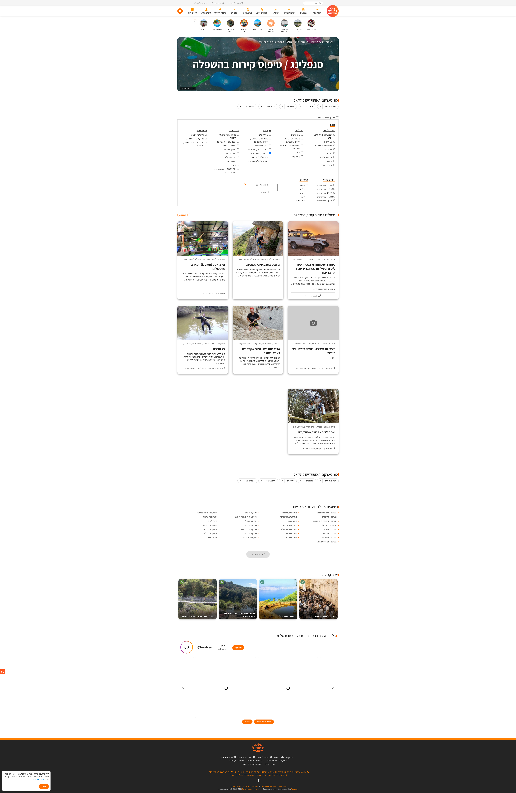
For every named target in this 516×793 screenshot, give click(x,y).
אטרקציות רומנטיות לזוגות (246, 516)
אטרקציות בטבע (328, 259)
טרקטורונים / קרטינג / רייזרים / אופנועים (291, 140)
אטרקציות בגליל (210, 533)
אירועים (250, 760)
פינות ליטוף (212, 521)
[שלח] (245, 184)
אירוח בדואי (212, 537)
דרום (331, 196)
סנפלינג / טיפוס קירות (259, 153)
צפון (331, 185)
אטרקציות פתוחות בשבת (207, 512)
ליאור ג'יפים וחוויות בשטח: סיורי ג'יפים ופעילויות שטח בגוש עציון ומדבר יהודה (315, 268)
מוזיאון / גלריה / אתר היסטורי (227, 136)
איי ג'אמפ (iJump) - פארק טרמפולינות (208, 266)
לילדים (302, 189)
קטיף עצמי (328, 141)
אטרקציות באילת (329, 533)
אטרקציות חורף (290, 537)
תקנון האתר (282, 786)
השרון (330, 200)
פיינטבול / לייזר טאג (260, 157)
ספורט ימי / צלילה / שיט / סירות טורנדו (193, 144)
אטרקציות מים (251, 512)
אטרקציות (283, 760)
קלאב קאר (296, 156)
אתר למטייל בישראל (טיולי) (251, 789)
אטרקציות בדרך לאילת (327, 541)
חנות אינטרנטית (245, 757)
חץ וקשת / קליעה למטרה (258, 161)
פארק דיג (328, 149)
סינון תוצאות (327, 209)
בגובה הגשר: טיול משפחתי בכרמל (198, 616)
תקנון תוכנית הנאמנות (250, 786)
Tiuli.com (295, 789)
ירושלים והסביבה (255, 764)
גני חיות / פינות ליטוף (323, 145)
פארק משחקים (230, 149)
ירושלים (330, 192)
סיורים (233, 165)
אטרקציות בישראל (289, 512)
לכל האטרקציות (258, 554)
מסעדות (241, 760)
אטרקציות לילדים (329, 516)
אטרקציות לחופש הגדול (326, 512)
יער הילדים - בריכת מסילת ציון (316, 432)
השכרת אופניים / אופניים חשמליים (290, 147)
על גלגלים (309, 106)
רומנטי (302, 193)
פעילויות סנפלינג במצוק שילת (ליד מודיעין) (313, 351)
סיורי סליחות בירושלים (324, 616)
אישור (43, 786)
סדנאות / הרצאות (229, 145)
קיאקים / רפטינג (261, 145)
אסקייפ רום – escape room (225, 169)
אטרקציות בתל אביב (248, 529)
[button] (194, 21)
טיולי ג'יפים (295, 134)
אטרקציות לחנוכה (329, 529)
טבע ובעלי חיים (330, 106)
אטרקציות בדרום (210, 525)
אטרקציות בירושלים (288, 529)
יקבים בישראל (251, 521)
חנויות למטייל (263, 757)
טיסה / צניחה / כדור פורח (258, 149)
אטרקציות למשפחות (288, 516)
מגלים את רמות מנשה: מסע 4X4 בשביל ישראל (239, 615)
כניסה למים (300, 200)
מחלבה (329, 161)
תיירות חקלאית (326, 157)
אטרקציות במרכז (250, 525)
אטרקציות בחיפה (210, 529)
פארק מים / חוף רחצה (195, 138)
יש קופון (262, 192)
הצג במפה (184, 210)
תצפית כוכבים (326, 165)
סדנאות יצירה (230, 161)
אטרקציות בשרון (250, 533)
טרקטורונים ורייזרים (249, 537)
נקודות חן (260, 760)
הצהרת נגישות (236, 786)
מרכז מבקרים (230, 153)
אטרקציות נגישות (210, 516)
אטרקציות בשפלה (329, 537)
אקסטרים (290, 106)
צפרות (329, 153)
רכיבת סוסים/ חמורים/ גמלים (323, 136)
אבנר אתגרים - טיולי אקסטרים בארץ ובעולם (261, 351)
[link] (258, 781)
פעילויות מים (250, 106)
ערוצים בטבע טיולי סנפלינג (263, 264)
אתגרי (302, 185)
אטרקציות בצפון (290, 525)
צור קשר (289, 757)
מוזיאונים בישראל (329, 525)
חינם (303, 197)
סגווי (298, 152)
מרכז (331, 189)
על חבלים (219, 349)
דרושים (277, 757)
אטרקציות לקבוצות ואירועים (308, 259)
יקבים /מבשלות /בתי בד (226, 141)
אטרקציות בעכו (290, 533)
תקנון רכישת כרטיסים (268, 786)
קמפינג (232, 760)
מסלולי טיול (271, 760)
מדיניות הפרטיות (37, 779)
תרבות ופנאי (270, 106)
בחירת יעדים (321, 185)
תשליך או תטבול (287, 616)
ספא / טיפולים (230, 157)
